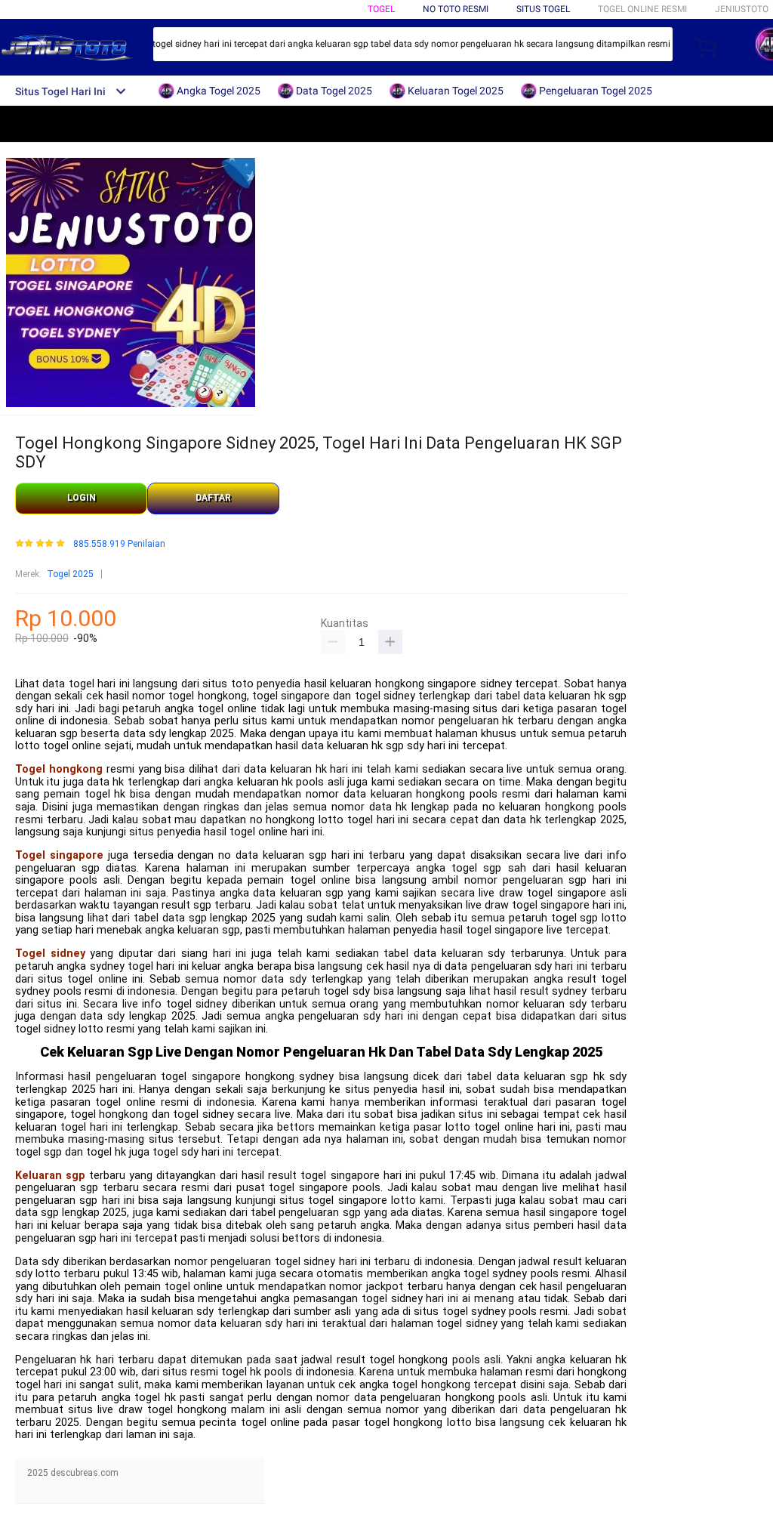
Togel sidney (50, 953)
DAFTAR (213, 497)
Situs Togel (543, 9)
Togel (381, 9)
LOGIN (81, 497)
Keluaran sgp (50, 1175)
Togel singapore (59, 855)
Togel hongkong (59, 769)
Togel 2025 (70, 574)
